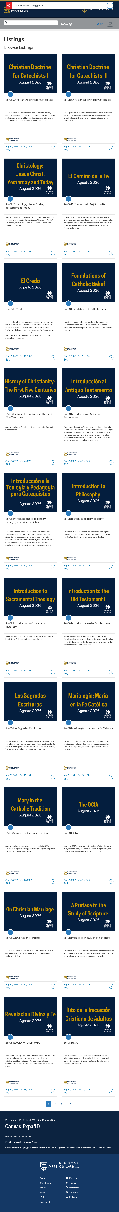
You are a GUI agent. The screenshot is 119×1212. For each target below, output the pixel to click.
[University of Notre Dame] (59, 1166)
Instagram (74, 1187)
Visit (42, 1197)
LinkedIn (73, 1197)
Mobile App (45, 1183)
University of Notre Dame (25, 1142)
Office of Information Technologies (30, 1119)
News (43, 1187)
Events (43, 1192)
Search (43, 1178)
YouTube (73, 1192)
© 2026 (8, 1142)
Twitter (72, 1183)
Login (100, 23)
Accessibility (46, 1202)
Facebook (74, 1178)
